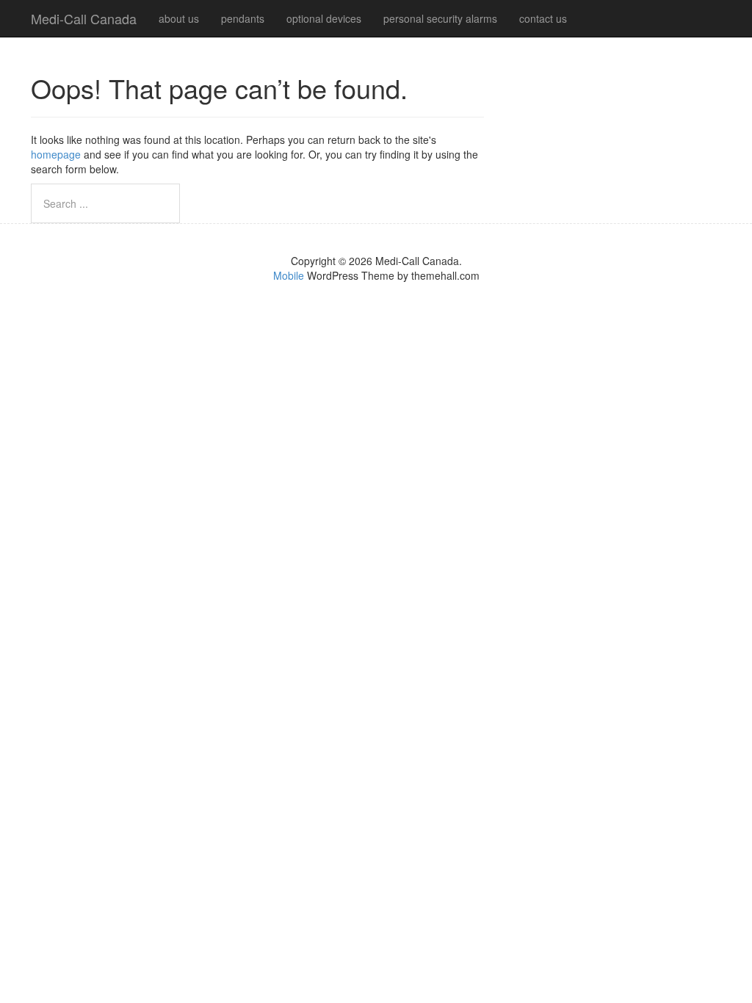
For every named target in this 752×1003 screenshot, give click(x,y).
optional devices (323, 18)
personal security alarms (440, 18)
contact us (543, 18)
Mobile (288, 275)
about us (179, 18)
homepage (56, 154)
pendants (242, 18)
